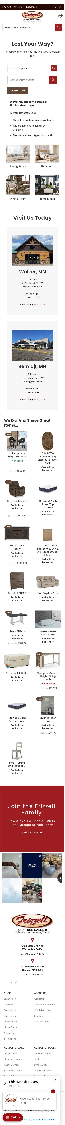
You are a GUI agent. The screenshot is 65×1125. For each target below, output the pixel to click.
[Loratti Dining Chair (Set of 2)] (17, 750)
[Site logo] (32, 16)
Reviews (38, 1015)
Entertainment (12, 1015)
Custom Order (11, 1064)
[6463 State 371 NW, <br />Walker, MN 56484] (32, 940)
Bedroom (9, 1004)
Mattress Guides (43, 1070)
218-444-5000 (32, 392)
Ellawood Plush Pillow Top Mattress (48, 504)
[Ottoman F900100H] (17, 661)
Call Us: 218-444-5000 (32, 974)
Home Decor (10, 1027)
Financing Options (13, 1059)
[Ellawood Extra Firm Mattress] (17, 705)
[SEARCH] (54, 68)
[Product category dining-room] (18, 189)
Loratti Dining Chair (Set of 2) (17, 764)
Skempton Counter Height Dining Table (48, 676)
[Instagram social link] (55, 7)
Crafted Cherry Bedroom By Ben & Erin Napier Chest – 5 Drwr (48, 550)
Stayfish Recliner (17, 501)
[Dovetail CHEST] (17, 581)
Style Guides (41, 1064)
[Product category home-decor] (47, 189)
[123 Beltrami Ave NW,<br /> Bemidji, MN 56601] (32, 961)
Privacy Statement (14, 1070)
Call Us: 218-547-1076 (32, 953)
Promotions (10, 1038)
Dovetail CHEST (17, 593)
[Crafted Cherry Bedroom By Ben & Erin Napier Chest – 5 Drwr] (48, 533)
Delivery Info (11, 1053)
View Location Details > (32, 304)
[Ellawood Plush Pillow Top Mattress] (48, 488)
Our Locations (41, 1021)
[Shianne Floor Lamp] (48, 705)
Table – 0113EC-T (17, 631)
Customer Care (14, 1047)
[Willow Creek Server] (17, 533)
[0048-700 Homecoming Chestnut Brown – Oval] (48, 441)
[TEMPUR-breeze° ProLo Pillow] (48, 619)
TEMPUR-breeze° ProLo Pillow (48, 633)
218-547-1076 (32, 297)
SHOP (7, 993)
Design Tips (40, 1059)
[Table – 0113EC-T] (17, 619)
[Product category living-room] (18, 157)
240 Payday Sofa (48, 593)
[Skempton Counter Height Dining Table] (48, 661)
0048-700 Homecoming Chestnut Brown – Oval (48, 458)
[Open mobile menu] (4, 16)
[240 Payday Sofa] (48, 581)
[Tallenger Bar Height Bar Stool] (17, 441)
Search (58, 27)
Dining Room (10, 1010)
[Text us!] (13, 1118)
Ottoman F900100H (17, 673)
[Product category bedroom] (47, 157)
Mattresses (10, 1033)
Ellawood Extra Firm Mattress (17, 719)
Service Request (42, 1053)
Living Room (10, 998)
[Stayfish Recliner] (17, 488)
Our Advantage (42, 1010)
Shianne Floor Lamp (48, 719)
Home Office (11, 1021)
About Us (40, 993)
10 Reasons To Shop (45, 1004)
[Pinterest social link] (60, 7)
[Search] (53, 80)
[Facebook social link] (51, 7)
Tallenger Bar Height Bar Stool (17, 455)
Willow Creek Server (17, 547)
